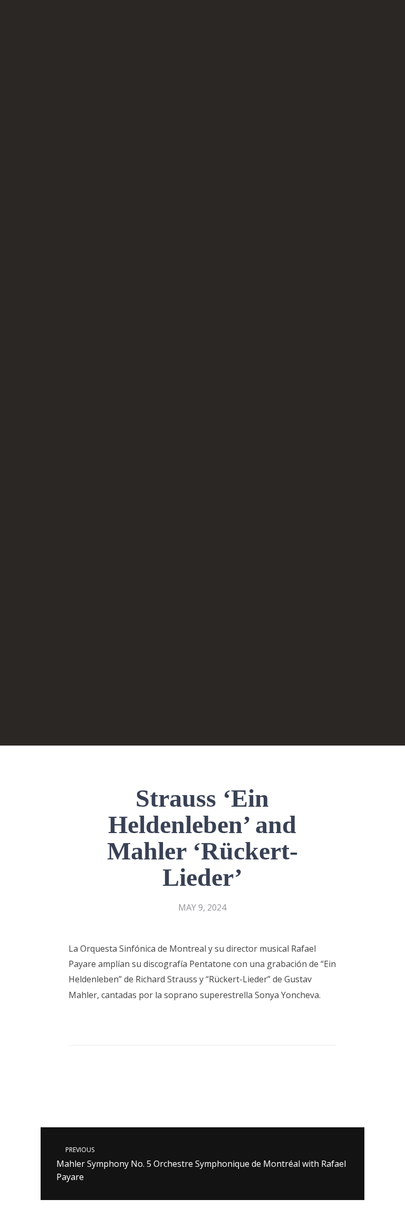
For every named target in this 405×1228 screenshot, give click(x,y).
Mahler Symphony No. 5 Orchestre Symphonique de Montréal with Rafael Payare (201, 1164)
